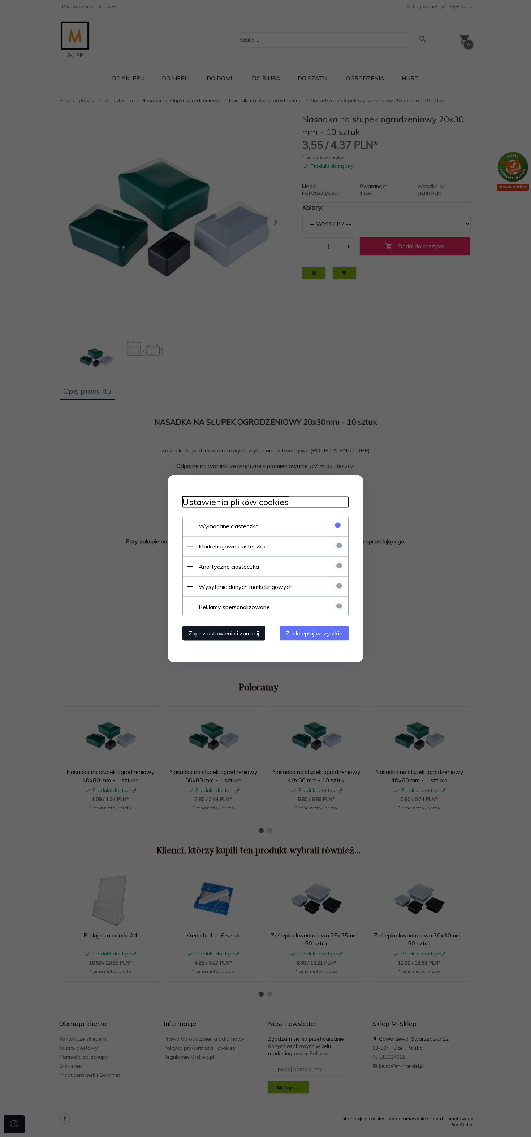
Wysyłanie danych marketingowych (246, 586)
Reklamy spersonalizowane (234, 606)
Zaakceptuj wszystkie (314, 633)
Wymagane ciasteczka (229, 525)
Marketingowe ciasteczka (232, 546)
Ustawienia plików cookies (235, 502)
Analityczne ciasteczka (229, 566)
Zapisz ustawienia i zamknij (224, 633)
